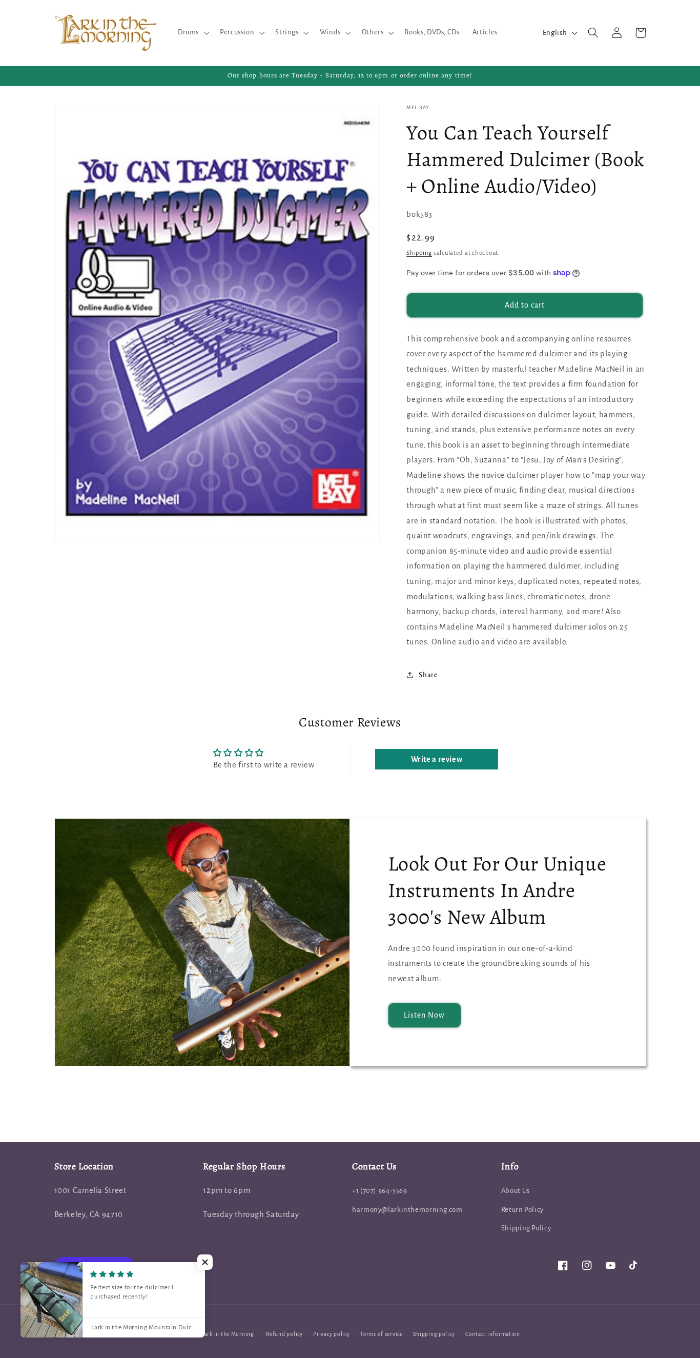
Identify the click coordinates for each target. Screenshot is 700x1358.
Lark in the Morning (227, 1334)
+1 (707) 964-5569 (379, 1190)
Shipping (419, 252)
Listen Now (424, 1015)
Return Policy (522, 1209)
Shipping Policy (526, 1228)
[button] (192, 33)
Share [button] (428, 675)
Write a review (437, 759)
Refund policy (284, 1334)
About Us (515, 1190)
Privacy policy (331, 1334)
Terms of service (381, 1334)
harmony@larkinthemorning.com (407, 1209)
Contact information (492, 1334)
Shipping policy (434, 1334)
